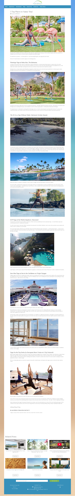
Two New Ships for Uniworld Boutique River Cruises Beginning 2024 (15, 451)
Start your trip (54, 480)
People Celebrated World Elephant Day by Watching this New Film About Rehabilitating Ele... (59, 451)
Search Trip (29, 6)
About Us (14, 487)
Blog (24, 6)
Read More (15, 456)
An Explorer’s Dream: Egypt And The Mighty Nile (15, 469)
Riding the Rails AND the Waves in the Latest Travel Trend (59, 470)
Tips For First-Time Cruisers (37, 469)
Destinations (19, 6)
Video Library (42, 6)
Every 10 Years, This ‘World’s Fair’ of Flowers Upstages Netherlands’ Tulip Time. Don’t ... (37, 451)
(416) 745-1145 (38, 488)
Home (6, 6)
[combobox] (32, 481)
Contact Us (35, 6)
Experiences (11, 6)
